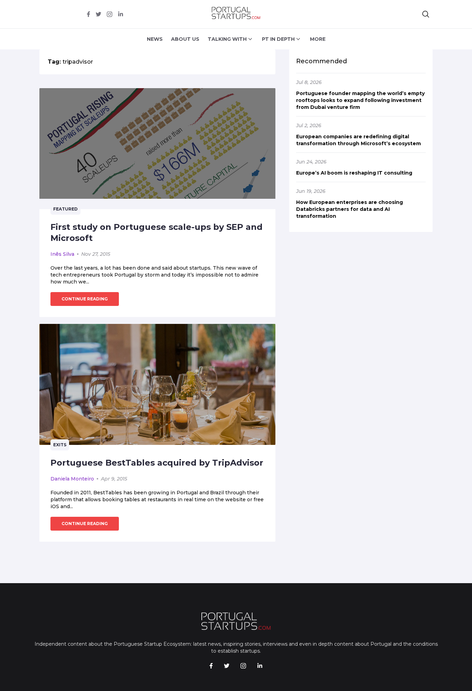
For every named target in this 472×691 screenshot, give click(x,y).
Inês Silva (62, 254)
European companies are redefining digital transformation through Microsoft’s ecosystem (358, 140)
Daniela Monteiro (72, 479)
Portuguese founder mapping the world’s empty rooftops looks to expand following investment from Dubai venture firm (360, 100)
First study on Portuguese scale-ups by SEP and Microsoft (156, 232)
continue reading (85, 298)
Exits (59, 444)
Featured (65, 209)
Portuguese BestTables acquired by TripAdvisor (156, 463)
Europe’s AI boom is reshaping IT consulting (354, 173)
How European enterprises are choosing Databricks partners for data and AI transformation (349, 209)
